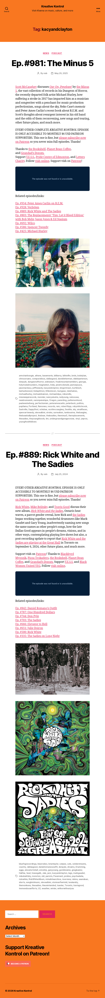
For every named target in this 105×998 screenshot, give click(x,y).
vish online (42, 161)
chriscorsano (25, 378)
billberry (58, 375)
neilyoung (63, 397)
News (46, 53)
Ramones (42, 406)
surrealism (58, 412)
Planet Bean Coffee (59, 149)
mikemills (66, 394)
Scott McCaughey (26, 87)
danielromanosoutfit (48, 867)
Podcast (57, 53)
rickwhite (23, 879)
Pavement (58, 876)
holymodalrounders (28, 385)
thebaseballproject (28, 415)
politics (80, 403)
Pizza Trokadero (38, 558)
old (42, 876)
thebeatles (51, 415)
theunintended (49, 885)
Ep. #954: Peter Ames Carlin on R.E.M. (39, 203)
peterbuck (71, 403)
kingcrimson (65, 388)
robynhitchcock (79, 406)
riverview (66, 879)
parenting (62, 400)
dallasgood (51, 378)
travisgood (78, 885)
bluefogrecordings (27, 864)
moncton (36, 876)
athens (38, 375)
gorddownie (65, 870)
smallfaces (82, 409)
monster (41, 397)
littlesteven (51, 391)
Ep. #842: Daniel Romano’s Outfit (36, 608)
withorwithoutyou (65, 888)
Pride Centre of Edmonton (52, 157)
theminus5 (62, 415)
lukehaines (72, 391)
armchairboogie (26, 375)
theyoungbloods (37, 418)
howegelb (36, 873)
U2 (39, 888)
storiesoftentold (59, 882)
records (51, 406)
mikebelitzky (25, 876)
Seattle (68, 409)
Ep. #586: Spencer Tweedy (31, 227)
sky (74, 409)
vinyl (77, 418)
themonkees (25, 885)
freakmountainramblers (66, 381)
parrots (49, 876)
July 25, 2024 (61, 474)
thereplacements (76, 415)
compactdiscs (38, 378)
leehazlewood (25, 391)
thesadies (23, 418)
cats (69, 864)
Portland (33, 406)
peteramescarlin (57, 403)
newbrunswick (26, 400)
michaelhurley (25, 394)
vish (45, 73)
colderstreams (79, 864)
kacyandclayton (51, 388)
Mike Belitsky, (39, 507)
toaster (60, 885)
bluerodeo (42, 864)
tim (47, 418)
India (52, 385)
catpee (62, 864)
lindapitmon (38, 391)
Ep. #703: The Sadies (28, 620)
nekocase (74, 397)
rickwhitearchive (53, 879)
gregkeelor (77, 870)
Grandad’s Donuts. (32, 153)
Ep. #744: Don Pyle (27, 616)
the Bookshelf (37, 149)
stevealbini (40, 412)
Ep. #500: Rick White (28, 632)
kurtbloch (76, 388)
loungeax (61, 391)
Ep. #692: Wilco (25, 223)
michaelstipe (55, 394)
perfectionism (41, 403)
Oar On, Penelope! (61, 87)
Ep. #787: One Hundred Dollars (35, 612)
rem (58, 406)
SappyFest (33, 409)
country (22, 867)
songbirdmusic (33, 882)
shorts (22, 882)
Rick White (22, 507)
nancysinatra (52, 397)
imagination (43, 385)
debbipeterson (80, 378)
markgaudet (79, 873)
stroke (49, 412)
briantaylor (53, 864)
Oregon (52, 400)
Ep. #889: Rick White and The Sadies (38, 211)
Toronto (68, 885)
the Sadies (78, 515)
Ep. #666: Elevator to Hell (31, 624)
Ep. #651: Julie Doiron (29, 628)
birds (74, 375)
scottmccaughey (56, 409)
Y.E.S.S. (30, 157)
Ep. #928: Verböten (27, 207)
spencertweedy (26, 412)
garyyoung (53, 870)
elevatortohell (31, 870)
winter (53, 888)
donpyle (23, 381)
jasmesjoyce (76, 385)
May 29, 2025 (61, 73)
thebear (41, 415)
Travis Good (62, 507)
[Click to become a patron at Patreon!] (30, 964)
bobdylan (81, 375)
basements (47, 375)
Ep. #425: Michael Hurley (31, 231)
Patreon (76, 161)
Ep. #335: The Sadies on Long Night (37, 636)
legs (70, 873)
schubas (43, 409)
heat (29, 873)
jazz (49, 873)
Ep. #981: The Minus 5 (52, 63)
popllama (23, 406)
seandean (83, 879)
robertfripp (66, 406)
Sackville (23, 409)
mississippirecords (27, 397)
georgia (82, 381)
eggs (21, 870)
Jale (44, 873)
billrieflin (67, 375)
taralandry (73, 882)
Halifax (22, 873)
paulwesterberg (26, 403)
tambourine (69, 412)
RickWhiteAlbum (36, 879)
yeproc (84, 418)
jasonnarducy (25, 388)
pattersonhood (75, 400)
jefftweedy (37, 388)
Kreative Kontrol (52, 6)
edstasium (50, 381)
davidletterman (65, 378)
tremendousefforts (28, 888)
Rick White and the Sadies (47, 511)
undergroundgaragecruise (62, 418)
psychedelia (77, 876)
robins (75, 879)
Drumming (80, 867)
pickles (67, 876)
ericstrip (43, 870)
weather (45, 888)
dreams (70, 867)
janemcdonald (62, 385)
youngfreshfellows (27, 421)
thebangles (81, 412)
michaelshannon (40, 394)
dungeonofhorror (36, 381)
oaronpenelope (41, 400)
